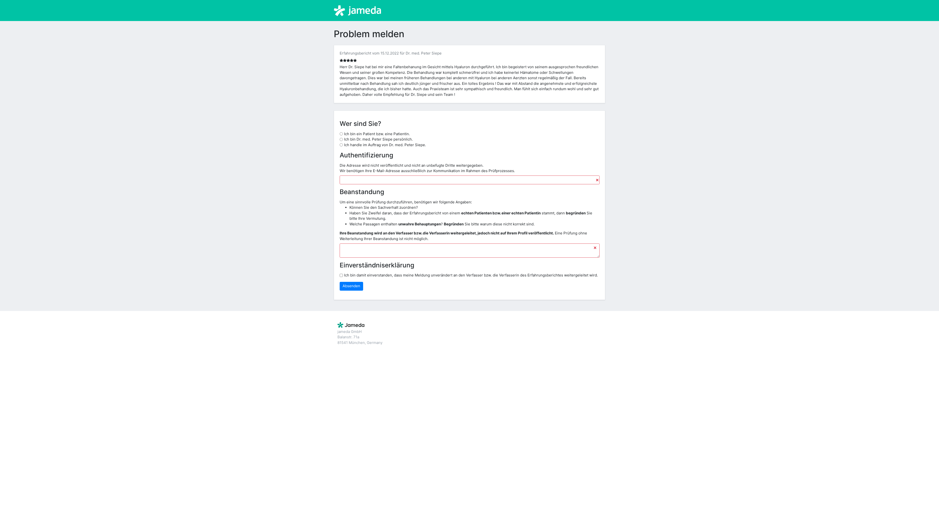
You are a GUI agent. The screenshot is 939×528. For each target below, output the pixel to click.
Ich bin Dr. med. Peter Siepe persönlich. (378, 139)
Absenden (351, 286)
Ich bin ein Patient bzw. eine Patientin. (377, 134)
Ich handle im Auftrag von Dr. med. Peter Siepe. (385, 145)
